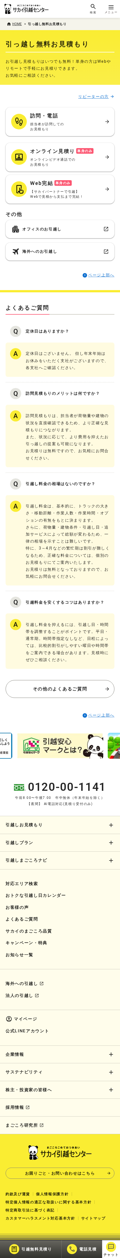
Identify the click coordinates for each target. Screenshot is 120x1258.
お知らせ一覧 (19, 954)
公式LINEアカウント (27, 1030)
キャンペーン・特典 (26, 942)
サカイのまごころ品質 (29, 931)
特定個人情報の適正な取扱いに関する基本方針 (49, 1202)
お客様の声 (17, 907)
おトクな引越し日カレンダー (36, 895)
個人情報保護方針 (52, 1194)
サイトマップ (93, 1218)
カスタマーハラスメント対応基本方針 (40, 1218)
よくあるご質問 (22, 919)
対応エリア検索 (22, 883)
